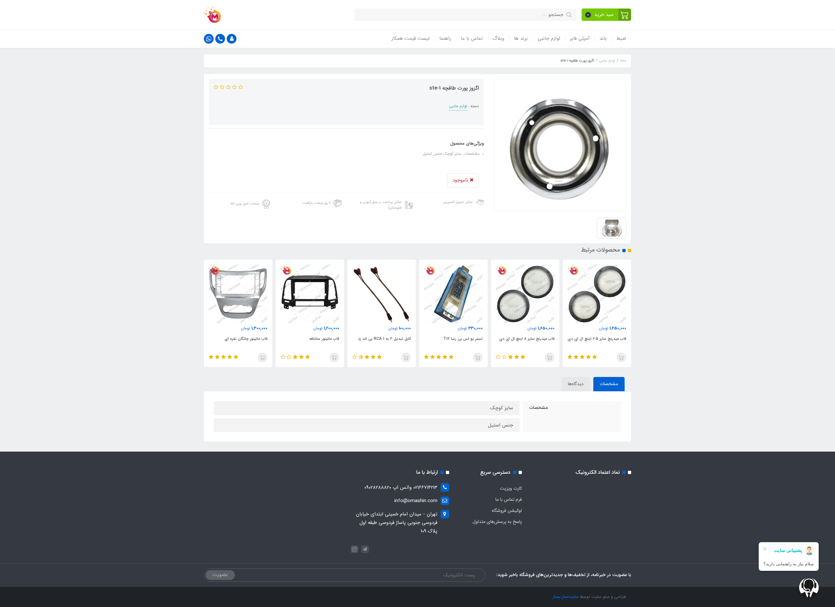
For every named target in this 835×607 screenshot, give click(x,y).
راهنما (445, 38)
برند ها (521, 38)
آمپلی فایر (580, 38)
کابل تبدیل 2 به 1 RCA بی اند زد (384, 339)
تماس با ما (472, 38)
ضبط (621, 38)
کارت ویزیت (511, 488)
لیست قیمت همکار (410, 38)
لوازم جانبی (549, 38)
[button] (606, 14)
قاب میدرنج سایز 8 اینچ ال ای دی (526, 339)
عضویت (220, 575)
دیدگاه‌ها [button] (576, 383)
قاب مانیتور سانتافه (324, 339)
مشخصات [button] (609, 383)
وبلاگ (498, 38)
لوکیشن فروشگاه (507, 510)
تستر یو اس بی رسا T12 (463, 339)
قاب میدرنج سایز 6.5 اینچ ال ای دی (597, 339)
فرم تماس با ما (508, 499)
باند (603, 38)
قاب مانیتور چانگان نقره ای (245, 339)
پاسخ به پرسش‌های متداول (497, 521)
